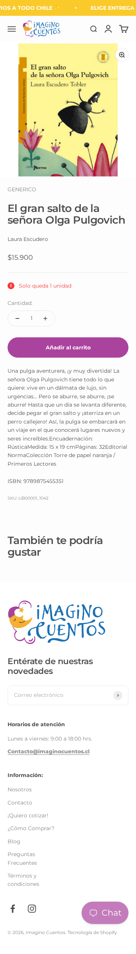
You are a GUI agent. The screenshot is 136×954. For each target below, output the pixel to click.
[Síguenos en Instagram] (32, 909)
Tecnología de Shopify (92, 932)
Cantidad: (20, 303)
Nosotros (20, 789)
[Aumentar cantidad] (45, 318)
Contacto (20, 802)
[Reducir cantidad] (17, 318)
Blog (14, 841)
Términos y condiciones (23, 879)
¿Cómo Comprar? (31, 828)
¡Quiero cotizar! (28, 815)
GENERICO (22, 189)
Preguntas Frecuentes (22, 858)
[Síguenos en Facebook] (13, 909)
